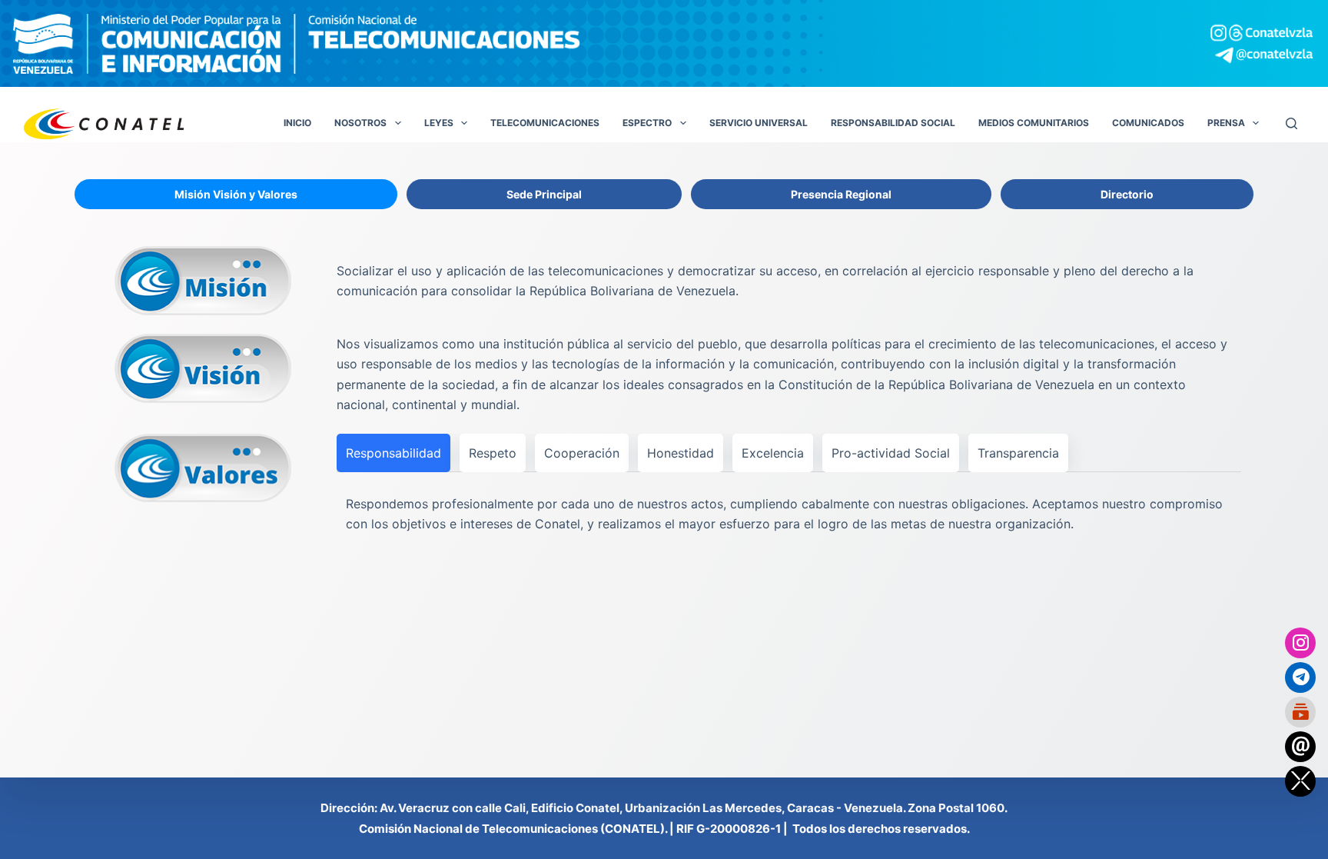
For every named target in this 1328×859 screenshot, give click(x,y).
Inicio (297, 122)
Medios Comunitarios (1033, 122)
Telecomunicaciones (544, 122)
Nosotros (360, 122)
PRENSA (1226, 122)
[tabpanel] (664, 395)
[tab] (236, 194)
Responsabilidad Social (893, 122)
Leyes (438, 122)
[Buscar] (1291, 123)
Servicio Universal (758, 122)
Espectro (647, 122)
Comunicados (1148, 122)
